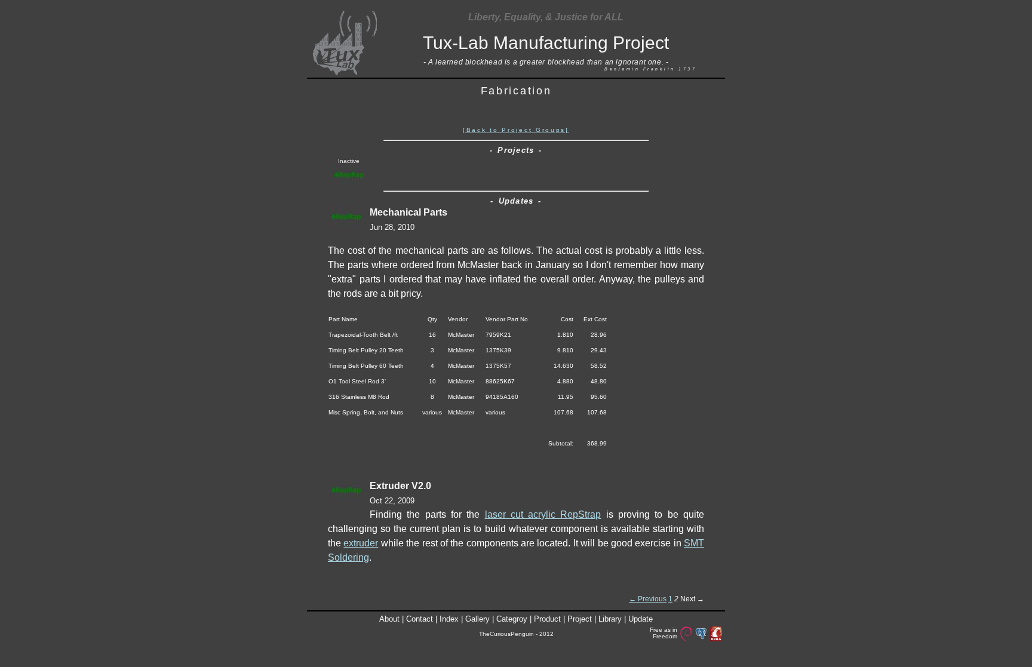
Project (579, 618)
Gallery (477, 618)
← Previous (647, 599)
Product (547, 618)
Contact (419, 618)
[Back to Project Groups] (516, 130)
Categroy (511, 618)
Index (449, 618)
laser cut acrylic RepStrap (543, 514)
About (389, 618)
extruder (360, 543)
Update (640, 618)
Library (610, 618)
